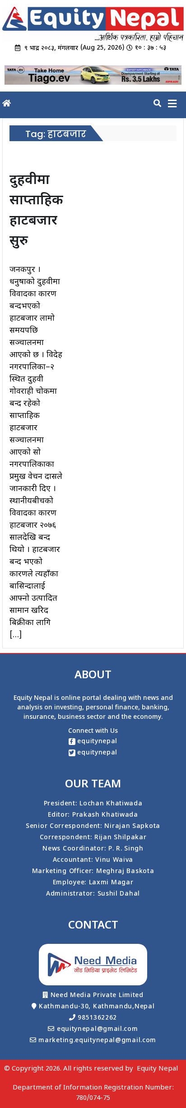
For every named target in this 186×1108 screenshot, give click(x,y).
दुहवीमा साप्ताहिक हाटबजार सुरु (36, 211)
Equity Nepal (157, 1069)
